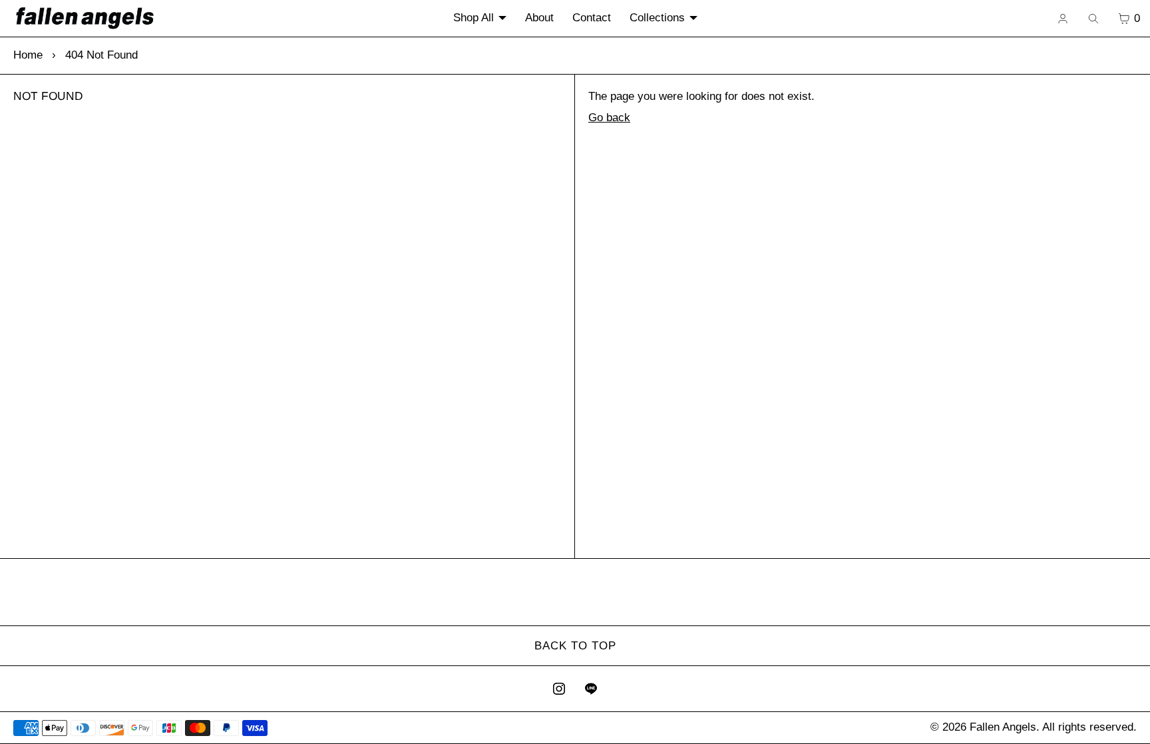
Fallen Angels (1003, 727)
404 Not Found (101, 55)
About (539, 17)
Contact (591, 17)
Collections (657, 17)
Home (28, 55)
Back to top (575, 645)
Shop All (473, 17)
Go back (609, 117)
